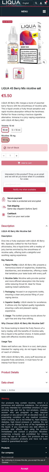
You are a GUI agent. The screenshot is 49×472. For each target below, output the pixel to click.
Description (7, 225)
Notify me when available (24, 189)
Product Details (10, 372)
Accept (24, 468)
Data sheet (7, 382)
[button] (41, 3)
